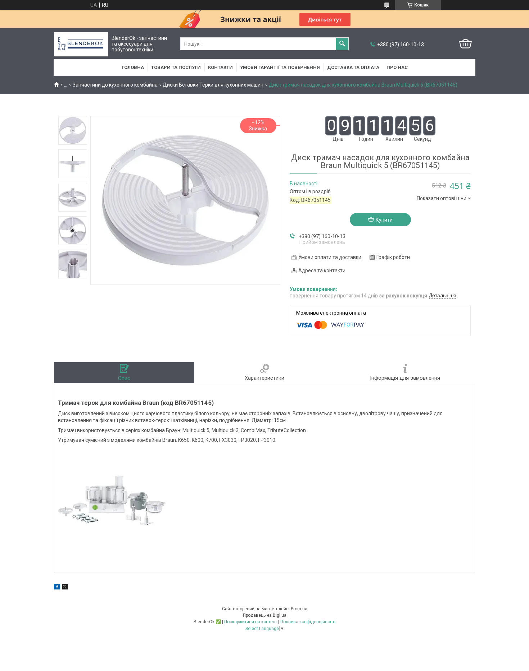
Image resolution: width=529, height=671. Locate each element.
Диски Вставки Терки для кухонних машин (213, 85)
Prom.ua (299, 608)
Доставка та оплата (353, 67)
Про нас (397, 67)
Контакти (220, 67)
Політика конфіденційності (307, 621)
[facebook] (57, 588)
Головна (133, 67)
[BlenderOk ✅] (81, 44)
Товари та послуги (176, 67)
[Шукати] (342, 44)
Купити (384, 220)
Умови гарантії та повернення (280, 67)
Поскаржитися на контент (250, 621)
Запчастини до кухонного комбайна (115, 85)
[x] (65, 588)
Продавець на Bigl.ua (264, 615)
